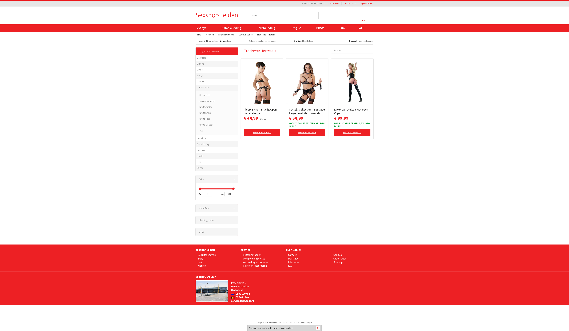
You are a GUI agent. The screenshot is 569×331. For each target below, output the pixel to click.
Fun (342, 28)
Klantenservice (334, 3)
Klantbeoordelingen (304, 322)
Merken (202, 265)
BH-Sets (200, 63)
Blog (200, 258)
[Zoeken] (313, 15)
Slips (199, 162)
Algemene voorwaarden (267, 322)
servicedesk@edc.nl (242, 301)
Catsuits (200, 81)
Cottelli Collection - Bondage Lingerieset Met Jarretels (307, 111)
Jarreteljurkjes (205, 112)
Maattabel (293, 258)
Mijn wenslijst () (366, 3)
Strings (200, 167)
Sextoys (201, 28)
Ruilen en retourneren (255, 265)
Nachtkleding (203, 144)
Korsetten (201, 138)
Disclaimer (283, 322)
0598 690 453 (242, 293)
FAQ (290, 265)
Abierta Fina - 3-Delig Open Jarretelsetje (260, 111)
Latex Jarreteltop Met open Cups (351, 111)
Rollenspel (201, 150)
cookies (289, 328)
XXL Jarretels (204, 95)
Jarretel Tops (204, 118)
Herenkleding (265, 28)
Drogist (296, 28)
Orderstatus (339, 258)
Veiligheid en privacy (254, 258)
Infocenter (294, 262)
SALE (361, 28)
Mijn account (350, 3)
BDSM (320, 28)
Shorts (200, 156)
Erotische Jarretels (207, 101)
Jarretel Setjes (203, 87)
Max (222, 194)
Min (200, 194)
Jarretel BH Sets (205, 124)
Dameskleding (231, 28)
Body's (200, 75)
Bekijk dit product (262, 132)
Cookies (337, 255)
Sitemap (338, 262)
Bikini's (200, 69)
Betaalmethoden (252, 255)
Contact (292, 255)
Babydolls (201, 57)
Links (200, 262)
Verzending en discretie (255, 262)
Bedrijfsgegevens (207, 255)
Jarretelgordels (205, 106)
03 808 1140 (242, 297)
